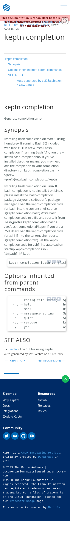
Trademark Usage (22, 501)
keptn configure (49, 360)
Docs (6, 405)
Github (42, 400)
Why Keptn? (11, 400)
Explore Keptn (12, 416)
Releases (44, 405)
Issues (42, 411)
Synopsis (14, 64)
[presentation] (63, 7)
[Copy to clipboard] (59, 261)
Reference (11, 25)
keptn (13, 349)
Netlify (54, 507)
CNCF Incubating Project (40, 452)
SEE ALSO (15, 75)
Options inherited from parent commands (35, 69)
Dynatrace (45, 457)
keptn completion (16, 59)
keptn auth (17, 360)
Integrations (10, 411)
